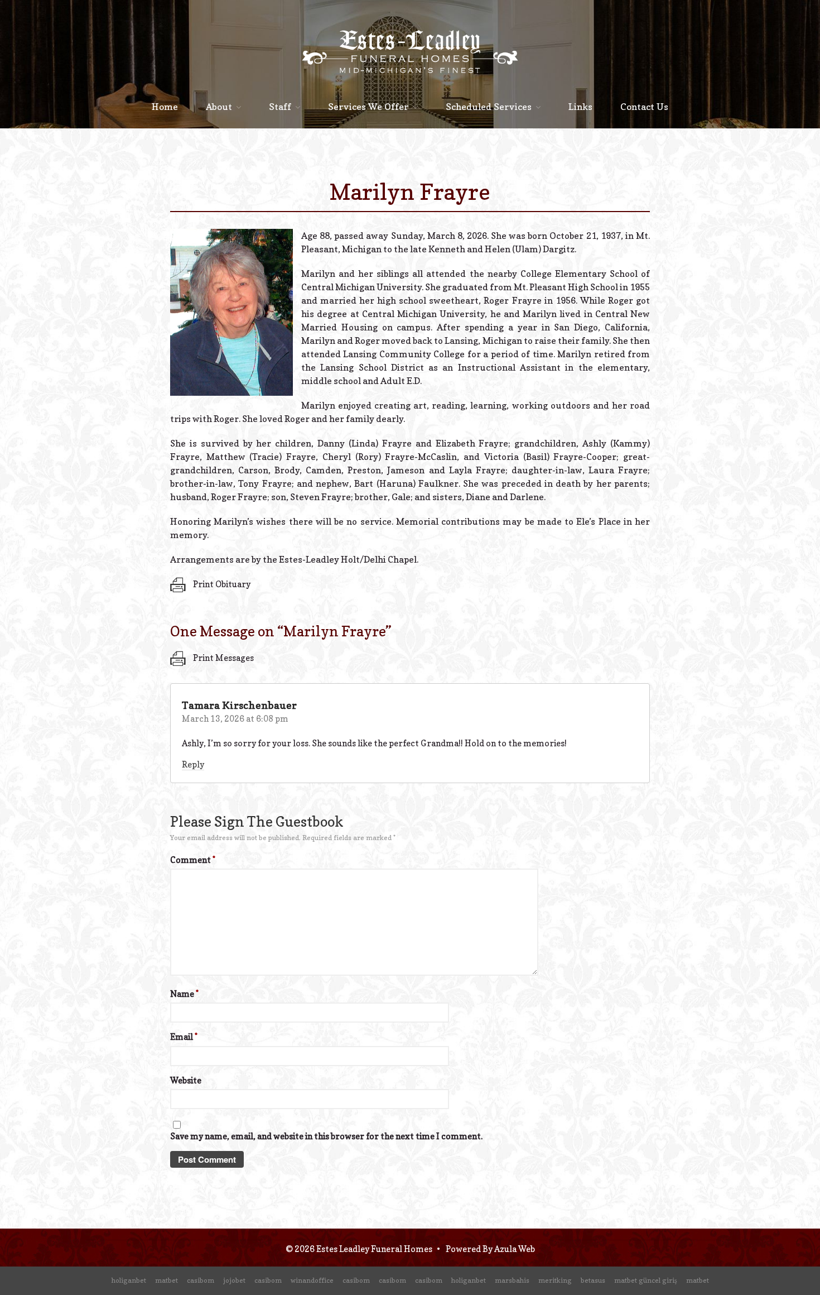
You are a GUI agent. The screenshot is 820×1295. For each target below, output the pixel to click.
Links (580, 106)
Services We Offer (368, 106)
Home (165, 106)
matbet (166, 1280)
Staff (280, 106)
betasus (593, 1280)
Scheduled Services (489, 106)
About (219, 106)
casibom (200, 1280)
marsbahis (512, 1280)
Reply (193, 764)
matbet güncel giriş (645, 1280)
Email (183, 1037)
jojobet (234, 1280)
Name (184, 994)
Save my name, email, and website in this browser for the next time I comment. (326, 1136)
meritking (555, 1280)
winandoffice (312, 1280)
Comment (192, 860)
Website (185, 1080)
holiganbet (129, 1280)
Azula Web (514, 1249)
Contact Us (644, 106)
